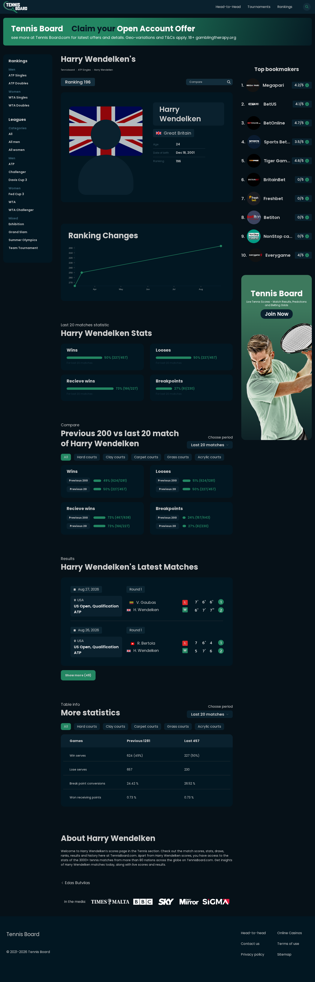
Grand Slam (18, 232)
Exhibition (16, 224)
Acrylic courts (209, 457)
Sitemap (284, 954)
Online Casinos (289, 932)
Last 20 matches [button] (207, 445)
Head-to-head (253, 932)
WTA (12, 202)
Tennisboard (68, 69)
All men (14, 142)
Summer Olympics (23, 240)
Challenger (17, 172)
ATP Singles (18, 75)
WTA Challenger (21, 210)
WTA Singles (18, 97)
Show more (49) (78, 675)
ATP (12, 164)
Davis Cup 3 (18, 180)
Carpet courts (146, 457)
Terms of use (288, 943)
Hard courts (87, 457)
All (10, 134)
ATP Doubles (18, 83)
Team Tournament (23, 248)
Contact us (250, 943)
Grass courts (178, 457)
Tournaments (259, 6)
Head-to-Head (228, 6)
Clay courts (115, 457)
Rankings (284, 6)
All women (17, 150)
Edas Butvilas (77, 882)
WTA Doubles (19, 105)
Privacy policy (252, 954)
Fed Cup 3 (16, 194)
